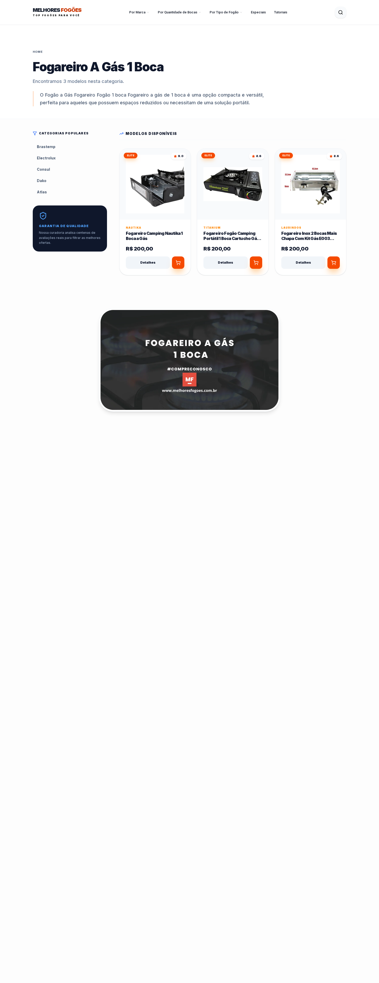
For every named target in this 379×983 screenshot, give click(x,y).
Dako (41, 180)
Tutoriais (280, 12)
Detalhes (147, 262)
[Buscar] (340, 12)
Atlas (42, 192)
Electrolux (46, 158)
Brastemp (46, 146)
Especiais (258, 12)
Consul (43, 169)
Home (38, 52)
